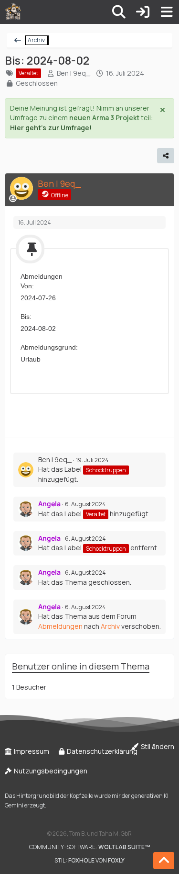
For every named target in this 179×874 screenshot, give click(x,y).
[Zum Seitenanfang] (163, 860)
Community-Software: (89, 847)
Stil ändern (156, 746)
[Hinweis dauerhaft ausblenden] (163, 109)
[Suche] (118, 12)
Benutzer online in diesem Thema (80, 666)
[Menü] (166, 12)
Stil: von (89, 860)
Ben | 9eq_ (73, 73)
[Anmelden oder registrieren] (142, 12)
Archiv (110, 626)
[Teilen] (165, 155)
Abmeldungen (60, 626)
